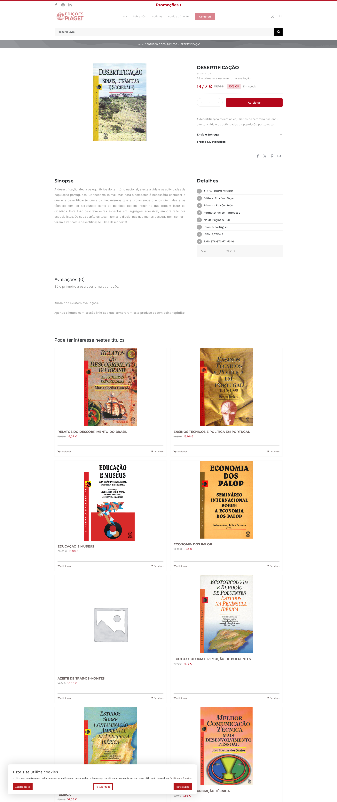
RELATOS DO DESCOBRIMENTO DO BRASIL (92, 432)
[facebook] (56, 4)
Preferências (183, 786)
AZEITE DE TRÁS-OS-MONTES (81, 678)
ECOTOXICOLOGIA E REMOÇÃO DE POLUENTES (212, 659)
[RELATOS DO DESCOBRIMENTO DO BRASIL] (110, 387)
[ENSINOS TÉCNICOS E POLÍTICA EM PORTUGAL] (226, 387)
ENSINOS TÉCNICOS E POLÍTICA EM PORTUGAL (212, 432)
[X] (264, 156)
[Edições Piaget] (70, 12)
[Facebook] (257, 156)
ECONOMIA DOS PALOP (193, 544)
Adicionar (254, 102)
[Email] (279, 156)
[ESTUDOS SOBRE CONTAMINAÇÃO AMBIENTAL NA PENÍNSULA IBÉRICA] (110, 746)
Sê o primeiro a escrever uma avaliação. (224, 78)
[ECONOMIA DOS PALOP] (226, 500)
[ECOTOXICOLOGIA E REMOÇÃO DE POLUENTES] (226, 614)
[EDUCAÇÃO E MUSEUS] (110, 501)
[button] (240, 134)
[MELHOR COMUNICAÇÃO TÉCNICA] (226, 746)
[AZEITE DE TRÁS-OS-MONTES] (110, 624)
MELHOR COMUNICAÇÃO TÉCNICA (202, 791)
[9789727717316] (119, 102)
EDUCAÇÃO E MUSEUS (76, 546)
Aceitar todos (22, 786)
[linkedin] (70, 4)
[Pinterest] (272, 156)
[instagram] (63, 4)
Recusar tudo (103, 786)
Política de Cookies (180, 778)
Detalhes (158, 451)
